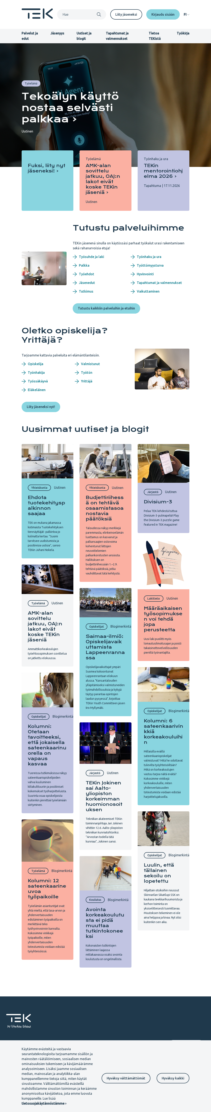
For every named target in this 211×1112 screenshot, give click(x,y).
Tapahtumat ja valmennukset (159, 283)
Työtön (86, 372)
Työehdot (86, 274)
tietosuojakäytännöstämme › (44, 1103)
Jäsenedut (87, 283)
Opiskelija (35, 364)
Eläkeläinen (37, 390)
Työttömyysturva (150, 265)
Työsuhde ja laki (91, 257)
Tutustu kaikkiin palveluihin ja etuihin (106, 308)
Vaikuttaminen (148, 291)
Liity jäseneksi (126, 14)
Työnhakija (36, 372)
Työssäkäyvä (38, 381)
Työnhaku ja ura (149, 257)
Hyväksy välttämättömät (126, 1078)
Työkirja (183, 33)
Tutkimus (86, 291)
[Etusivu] (37, 17)
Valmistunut (90, 364)
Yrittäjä (86, 381)
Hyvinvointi (145, 274)
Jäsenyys (57, 33)
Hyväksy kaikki (173, 1078)
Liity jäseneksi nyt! (41, 407)
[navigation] (186, 14)
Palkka (84, 265)
